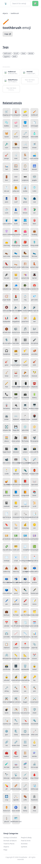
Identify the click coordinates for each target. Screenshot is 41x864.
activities (24, 844)
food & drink (25, 841)
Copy (6, 34)
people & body (26, 837)
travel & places (8, 844)
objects (5, 13)
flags (5, 850)
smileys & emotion (10, 837)
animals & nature (10, 841)
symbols (24, 847)
